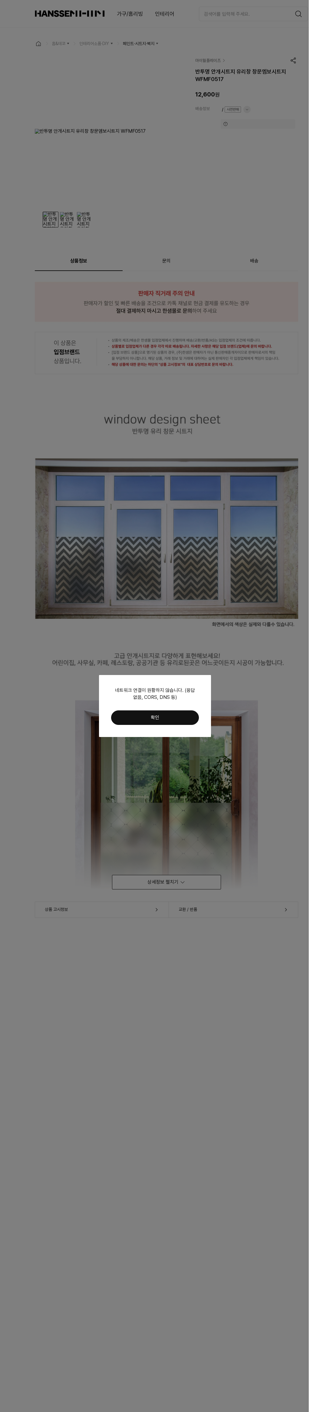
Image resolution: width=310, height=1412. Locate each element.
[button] (155, 717)
